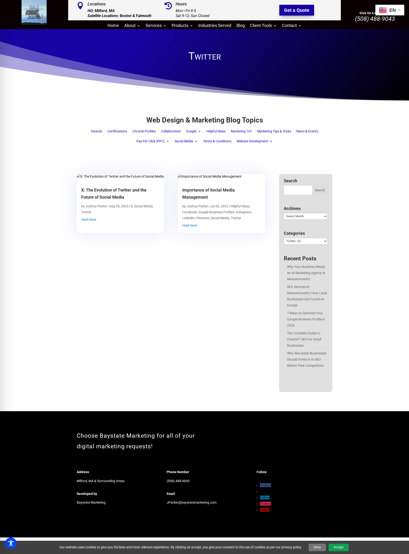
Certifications (117, 131)
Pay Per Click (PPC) (150, 141)
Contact (289, 26)
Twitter (86, 212)
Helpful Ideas (216, 131)
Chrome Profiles (144, 131)
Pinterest (202, 218)
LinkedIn (188, 218)
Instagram (243, 212)
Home (113, 26)
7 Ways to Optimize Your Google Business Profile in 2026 (306, 319)
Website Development (252, 141)
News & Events (307, 131)
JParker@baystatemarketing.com (192, 502)
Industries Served (214, 26)
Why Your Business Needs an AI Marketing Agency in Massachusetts (306, 273)
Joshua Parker (96, 206)
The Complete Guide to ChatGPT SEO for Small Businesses (304, 339)
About (130, 26)
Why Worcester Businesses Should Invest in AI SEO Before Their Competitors (306, 359)
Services (154, 26)
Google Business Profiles (216, 212)
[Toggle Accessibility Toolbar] (11, 543)
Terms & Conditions (217, 141)
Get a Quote (296, 10)
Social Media (184, 141)
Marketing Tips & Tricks (274, 131)
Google (191, 131)
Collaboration (171, 131)
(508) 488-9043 (375, 18)
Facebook (189, 212)
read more (88, 219)
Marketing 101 (241, 131)
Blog (240, 26)
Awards (96, 131)
